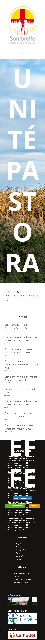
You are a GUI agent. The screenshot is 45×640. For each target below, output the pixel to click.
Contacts (35, 506)
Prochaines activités (15, 506)
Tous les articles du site (22, 573)
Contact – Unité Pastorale (22, 579)
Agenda (11, 525)
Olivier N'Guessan (17, 523)
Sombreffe (20, 556)
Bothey (18, 547)
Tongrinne (19, 559)
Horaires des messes (16, 512)
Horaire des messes (22, 498)
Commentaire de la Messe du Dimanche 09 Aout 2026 (21, 519)
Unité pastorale (22, 515)
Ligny (18, 553)
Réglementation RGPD (21, 582)
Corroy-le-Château (22, 550)
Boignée (19, 544)
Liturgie (27, 512)
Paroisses (11, 515)
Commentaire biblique (22, 525)
